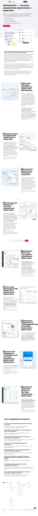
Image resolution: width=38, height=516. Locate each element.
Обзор (10, 484)
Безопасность (11, 488)
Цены (10, 485)
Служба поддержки (12, 500)
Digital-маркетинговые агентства (21, 484)
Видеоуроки (11, 502)
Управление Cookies (19, 509)
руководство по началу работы (11, 371)
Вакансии (28, 484)
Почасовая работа (19, 492)
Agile (18, 496)
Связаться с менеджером (13, 505)
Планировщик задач (20, 493)
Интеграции (11, 489)
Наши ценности (29, 485)
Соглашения (11, 504)
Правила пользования (4, 509)
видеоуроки (5, 372)
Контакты (28, 488)
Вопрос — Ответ (12, 501)
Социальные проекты (20, 489)
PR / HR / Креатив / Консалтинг (21, 485)
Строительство (19, 488)
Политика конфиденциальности (12, 509)
